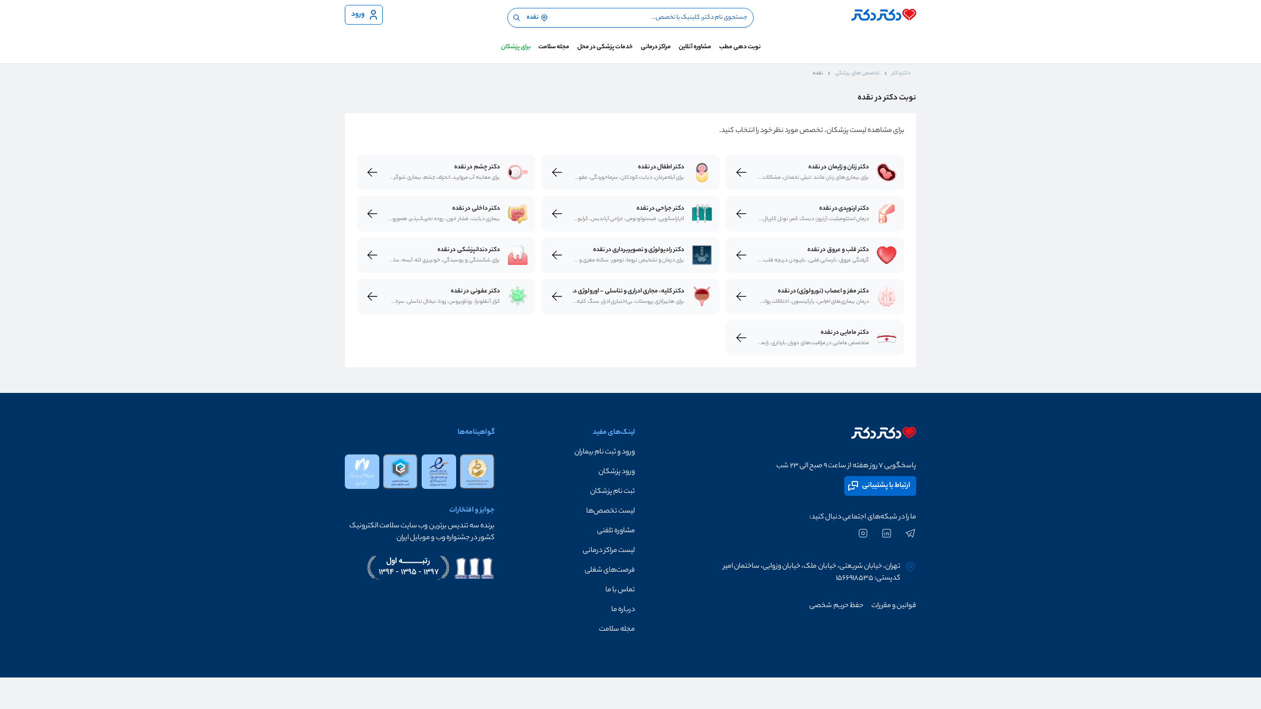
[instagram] (863, 538)
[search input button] (517, 18)
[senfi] (400, 471)
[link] (886, 172)
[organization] (362, 471)
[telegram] (910, 538)
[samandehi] (477, 471)
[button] (565, 452)
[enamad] (439, 471)
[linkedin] (887, 538)
